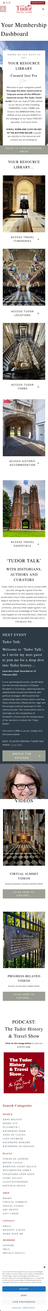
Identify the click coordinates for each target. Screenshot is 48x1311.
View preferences (24, 1302)
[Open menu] (43, 9)
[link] (3, 9)
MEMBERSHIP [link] (38, 3)
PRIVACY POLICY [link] (29, 1308)
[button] (44, 1267)
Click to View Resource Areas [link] (24, 150)
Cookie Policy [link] (17, 1308)
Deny (24, 1295)
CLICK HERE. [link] (17, 745)
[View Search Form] (44, 15)
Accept (24, 1289)
